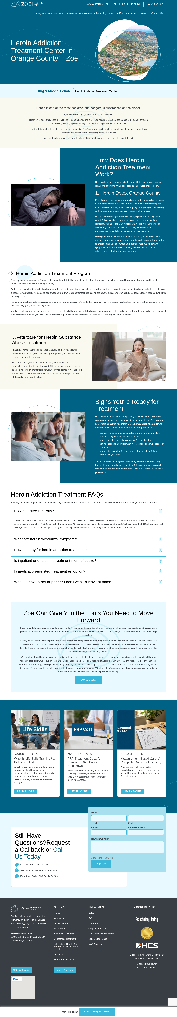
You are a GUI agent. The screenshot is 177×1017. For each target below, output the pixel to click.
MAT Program (95, 944)
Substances (71, 13)
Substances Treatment (65, 939)
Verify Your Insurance (64, 959)
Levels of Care (61, 923)
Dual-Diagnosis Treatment (101, 933)
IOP (90, 918)
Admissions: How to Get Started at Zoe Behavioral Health (66, 947)
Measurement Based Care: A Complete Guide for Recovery (141, 760)
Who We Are (85, 13)
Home (57, 913)
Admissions (140, 13)
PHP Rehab (93, 923)
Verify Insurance (124, 13)
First (94, 823)
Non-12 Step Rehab (97, 939)
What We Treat (55, 13)
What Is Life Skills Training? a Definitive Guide (34, 760)
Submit (101, 864)
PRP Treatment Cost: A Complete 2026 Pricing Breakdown (83, 762)
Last (130, 823)
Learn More (25, 791)
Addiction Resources (64, 933)
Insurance (58, 954)
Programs (41, 13)
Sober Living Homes (103, 13)
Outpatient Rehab (97, 928)
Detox (91, 913)
